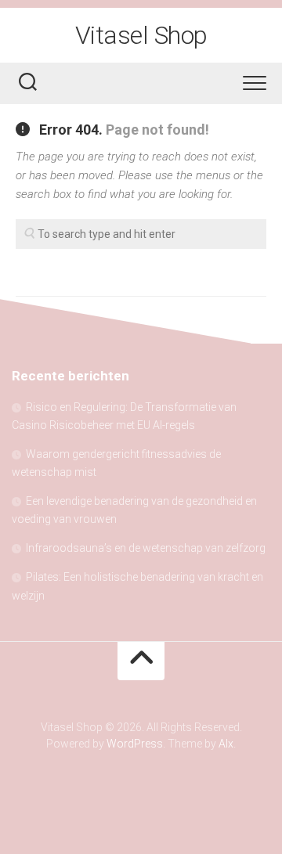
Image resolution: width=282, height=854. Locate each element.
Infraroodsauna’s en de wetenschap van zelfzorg (146, 548)
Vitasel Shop (141, 35)
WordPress (135, 743)
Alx (226, 743)
